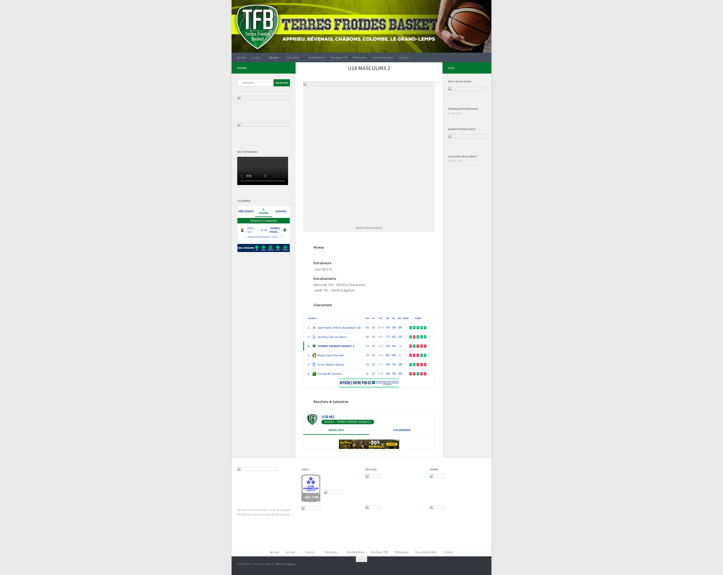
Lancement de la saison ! (462, 156)
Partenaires (360, 57)
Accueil (241, 57)
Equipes (274, 57)
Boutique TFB (339, 57)
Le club (255, 57)
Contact (403, 57)
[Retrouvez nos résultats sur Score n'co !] (281, 67)
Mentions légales (285, 564)
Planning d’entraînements (463, 108)
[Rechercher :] (255, 82)
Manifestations (317, 57)
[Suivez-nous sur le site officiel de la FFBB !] (275, 67)
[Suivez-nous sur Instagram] (263, 67)
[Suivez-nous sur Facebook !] (269, 67)
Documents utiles (382, 57)
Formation (293, 57)
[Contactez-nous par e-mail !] (287, 67)
